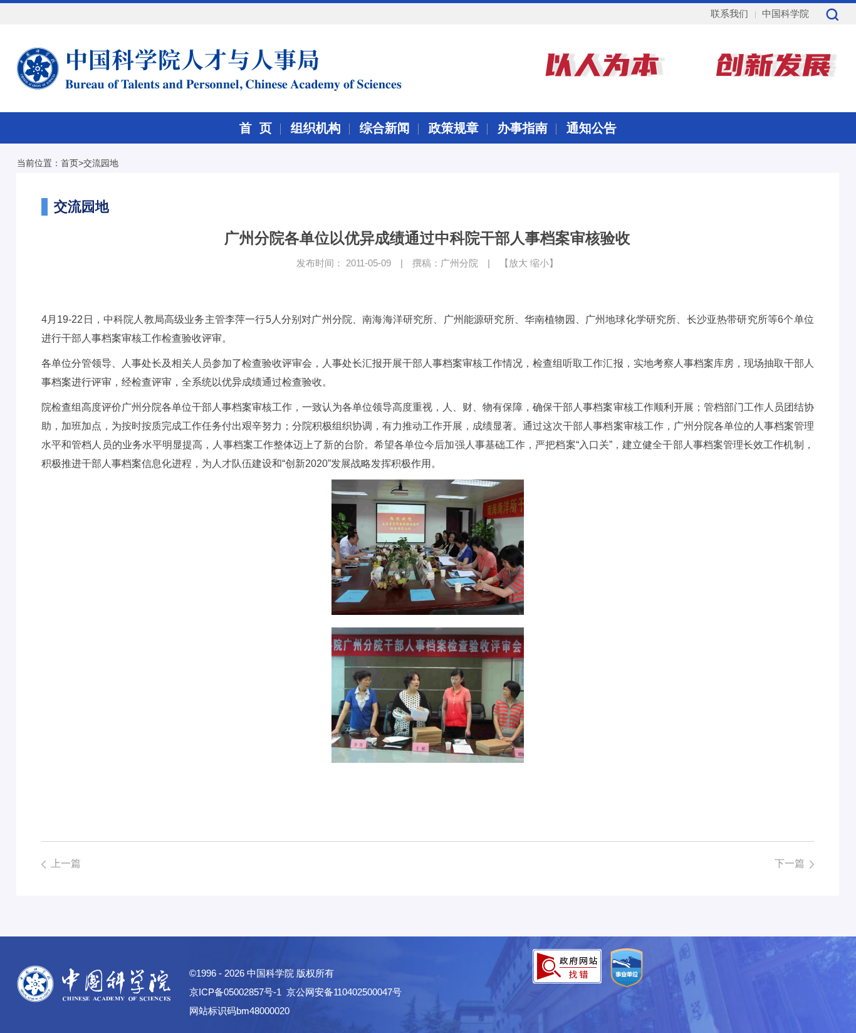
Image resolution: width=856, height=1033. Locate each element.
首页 (69, 163)
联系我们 (729, 13)
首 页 (255, 128)
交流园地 (100, 163)
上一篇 (66, 863)
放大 (518, 263)
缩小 (539, 263)
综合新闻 (385, 128)
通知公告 (591, 128)
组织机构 (316, 128)
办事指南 (523, 128)
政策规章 (454, 128)
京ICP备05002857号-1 (235, 992)
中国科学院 (785, 13)
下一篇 (790, 863)
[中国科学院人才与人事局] (178, 67)
